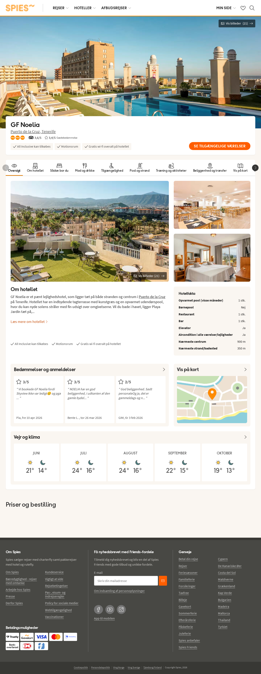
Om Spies (12, 572)
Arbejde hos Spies (18, 589)
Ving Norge (118, 667)
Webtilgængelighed (58, 610)
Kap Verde (225, 593)
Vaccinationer (54, 617)
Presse (10, 596)
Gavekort (185, 606)
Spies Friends (188, 647)
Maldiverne (225, 579)
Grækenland (226, 586)
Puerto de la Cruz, (26, 131)
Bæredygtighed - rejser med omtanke (21, 581)
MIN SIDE (224, 8)
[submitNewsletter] (163, 581)
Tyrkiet (222, 627)
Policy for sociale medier (62, 603)
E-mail (98, 573)
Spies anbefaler (189, 640)
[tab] (14, 168)
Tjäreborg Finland (152, 667)
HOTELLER (83, 8)
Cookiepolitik (81, 667)
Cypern (223, 559)
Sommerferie (188, 613)
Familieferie (187, 579)
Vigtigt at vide (54, 579)
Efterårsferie (187, 620)
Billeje (183, 600)
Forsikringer (187, 586)
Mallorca (224, 613)
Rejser (183, 566)
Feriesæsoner (188, 573)
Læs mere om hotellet (28, 321)
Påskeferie (186, 627)
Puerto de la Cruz (152, 296)
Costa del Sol (227, 573)
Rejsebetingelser (56, 586)
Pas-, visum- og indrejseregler (55, 594)
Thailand (224, 620)
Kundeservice (54, 572)
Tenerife (49, 131)
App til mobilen (104, 618)
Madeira (223, 606)
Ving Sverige (134, 667)
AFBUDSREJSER (114, 8)
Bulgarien (224, 600)
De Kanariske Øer (230, 566)
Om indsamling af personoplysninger (119, 591)
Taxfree (184, 593)
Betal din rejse (188, 559)
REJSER (58, 8)
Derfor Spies (14, 603)
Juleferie (185, 633)
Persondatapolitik (100, 667)
